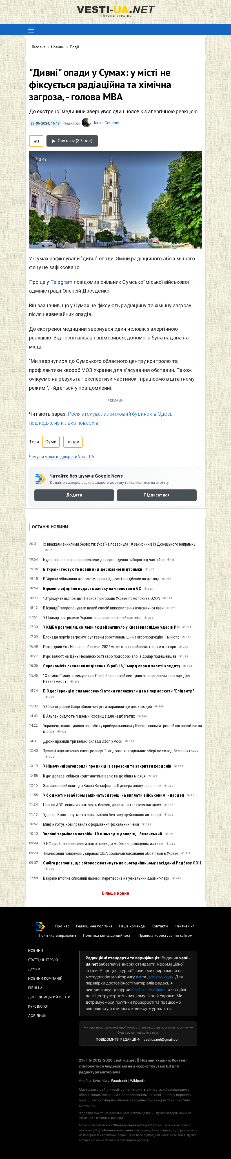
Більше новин (115, 893)
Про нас (62, 926)
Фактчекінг (184, 926)
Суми (50, 442)
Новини (35, 951)
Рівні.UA (35, 988)
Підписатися (157, 495)
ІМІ (138, 977)
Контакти (160, 926)
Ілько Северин (107, 123)
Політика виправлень (57, 935)
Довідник (37, 1016)
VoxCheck (157, 990)
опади (72, 442)
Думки (34, 969)
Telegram (61, 282)
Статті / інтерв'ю (43, 960)
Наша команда (132, 926)
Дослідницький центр (49, 997)
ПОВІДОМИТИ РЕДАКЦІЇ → (118, 1039)
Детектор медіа (160, 977)
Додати (74, 495)
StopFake (138, 990)
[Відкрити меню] (31, 29)
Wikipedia (138, 1081)
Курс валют (38, 1007)
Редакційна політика (94, 926)
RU (36, 140)
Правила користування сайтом (165, 935)
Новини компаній (45, 979)
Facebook (119, 1081)
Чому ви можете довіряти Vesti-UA (61, 456)
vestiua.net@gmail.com (162, 1039)
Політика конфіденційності (107, 935)
